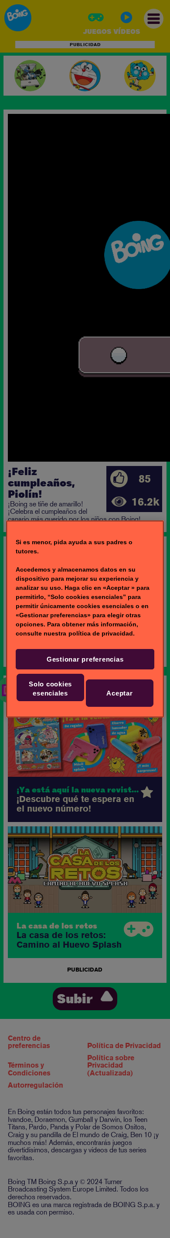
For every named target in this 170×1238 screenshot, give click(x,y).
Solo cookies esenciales (50, 688)
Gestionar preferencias (85, 659)
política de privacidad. (101, 633)
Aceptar (119, 693)
